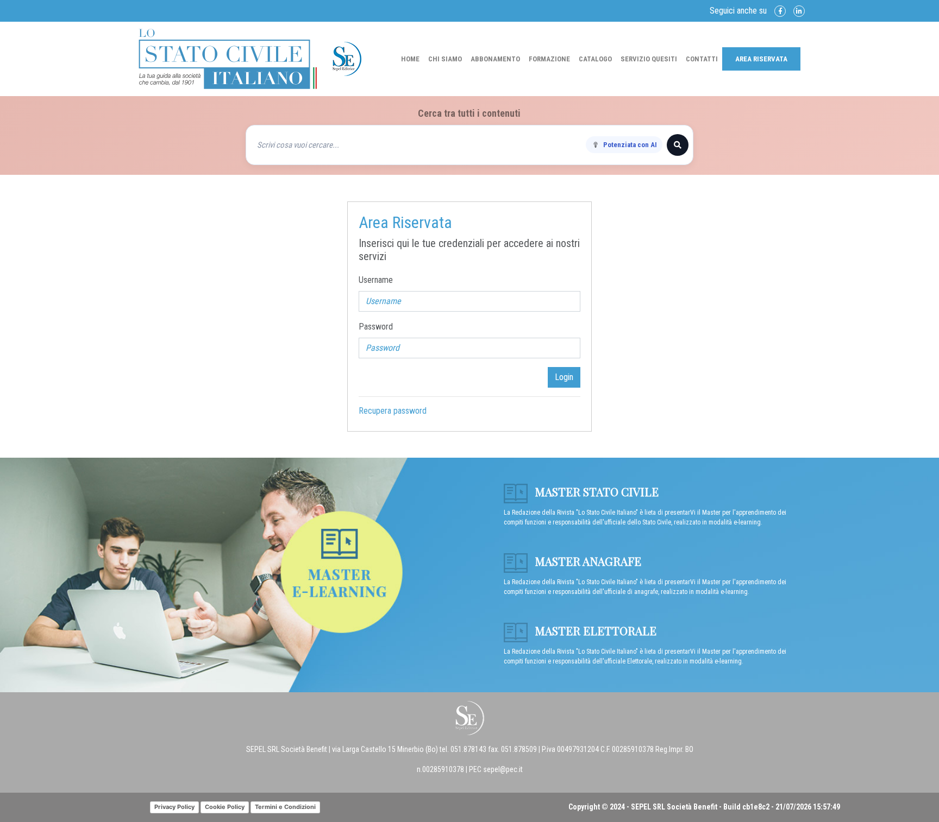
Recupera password (393, 411)
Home (410, 59)
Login (564, 377)
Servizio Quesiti (649, 59)
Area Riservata (761, 59)
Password (376, 326)
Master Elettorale (594, 630)
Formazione (549, 59)
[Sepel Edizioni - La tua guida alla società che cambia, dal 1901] (228, 58)
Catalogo (595, 59)
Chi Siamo (445, 59)
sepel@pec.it (503, 769)
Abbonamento (495, 59)
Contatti (702, 59)
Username (376, 280)
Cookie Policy (225, 807)
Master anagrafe (586, 560)
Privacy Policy (174, 807)
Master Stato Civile (595, 491)
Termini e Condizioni (285, 807)
